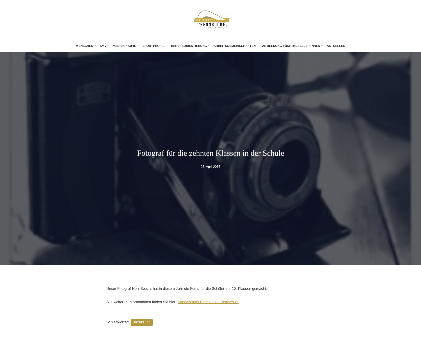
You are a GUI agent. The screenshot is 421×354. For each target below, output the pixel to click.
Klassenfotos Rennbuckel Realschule (208, 302)
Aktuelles (336, 46)
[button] (95, 46)
